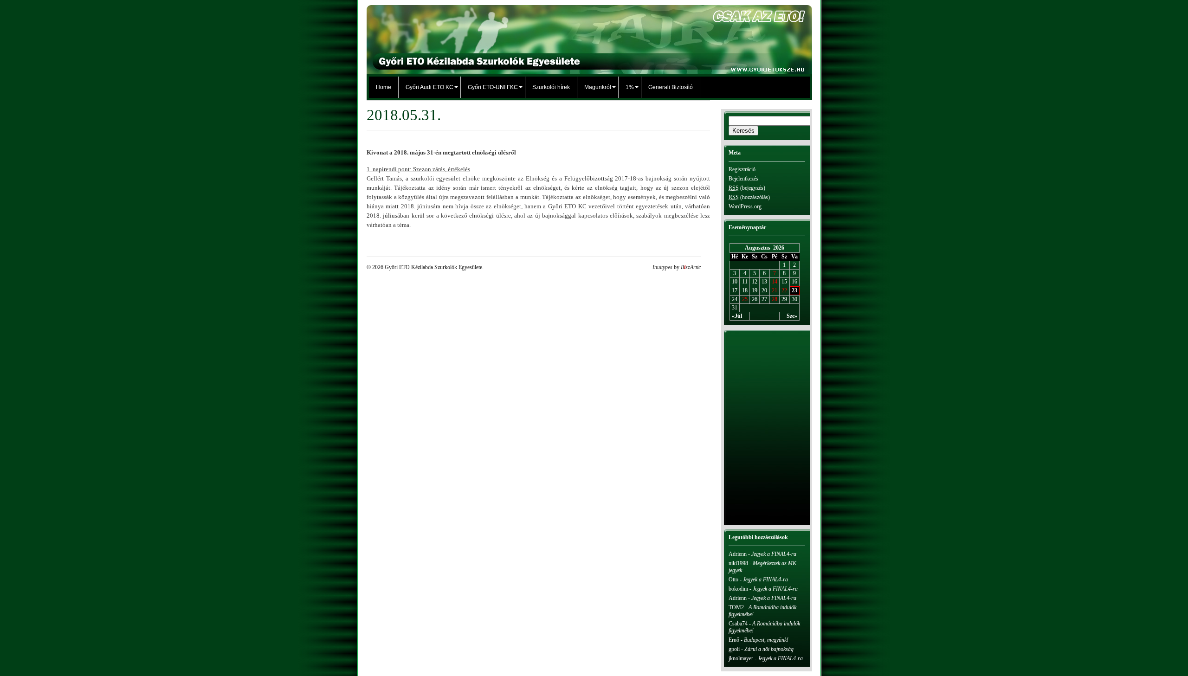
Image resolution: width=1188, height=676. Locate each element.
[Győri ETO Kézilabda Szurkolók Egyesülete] (589, 69)
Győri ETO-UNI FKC (493, 87)
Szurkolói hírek (551, 87)
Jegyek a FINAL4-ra (773, 554)
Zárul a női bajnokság (769, 649)
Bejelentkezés (743, 178)
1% (630, 87)
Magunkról (597, 87)
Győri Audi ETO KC (429, 87)
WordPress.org (745, 206)
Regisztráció (742, 169)
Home (383, 87)
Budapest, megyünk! (766, 640)
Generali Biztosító (670, 87)
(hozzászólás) (749, 197)
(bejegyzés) (747, 188)
